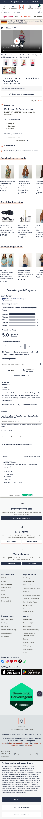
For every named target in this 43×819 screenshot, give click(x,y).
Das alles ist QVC (28, 623)
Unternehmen (27, 619)
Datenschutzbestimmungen (19, 743)
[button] (4, 7)
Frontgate (18, 754)
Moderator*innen (28, 642)
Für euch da (5, 636)
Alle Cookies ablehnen (22, 807)
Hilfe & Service (27, 605)
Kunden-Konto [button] (11, 542)
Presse (3, 594)
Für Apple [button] (11, 564)
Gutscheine (4, 626)
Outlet (25, 653)
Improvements (5, 756)
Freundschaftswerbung (8, 629)
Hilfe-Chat (4, 578)
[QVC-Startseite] (2, 28)
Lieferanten (5, 597)
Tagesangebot (8, 17)
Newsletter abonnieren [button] (21, 518)
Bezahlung (26, 591)
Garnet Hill (25, 754)
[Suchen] (39, 12)
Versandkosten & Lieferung (31, 588)
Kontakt (3, 581)
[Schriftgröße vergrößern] (38, 100)
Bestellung (26, 578)
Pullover (8, 28)
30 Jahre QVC (25, 17)
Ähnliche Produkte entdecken (23, 94)
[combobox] (19, 12)
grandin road (33, 754)
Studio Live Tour (28, 649)
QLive (3, 590)
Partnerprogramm (6, 633)
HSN (2, 754)
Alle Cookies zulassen (21, 800)
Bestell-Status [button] (32, 542)
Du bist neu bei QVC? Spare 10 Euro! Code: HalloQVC (21, 2)
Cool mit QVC (38, 17)
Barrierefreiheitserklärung (31, 629)
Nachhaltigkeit (27, 626)
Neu (16, 17)
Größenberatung (28, 585)
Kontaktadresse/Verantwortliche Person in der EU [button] (22, 151)
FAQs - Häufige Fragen (30, 602)
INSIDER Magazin (7, 619)
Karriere (25, 639)
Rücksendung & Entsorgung (31, 595)
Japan (31, 729)
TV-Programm (5, 623)
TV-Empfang (27, 646)
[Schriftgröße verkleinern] (41, 100)
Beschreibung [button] (9, 105)
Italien (26, 729)
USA (11, 729)
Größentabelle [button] (9, 146)
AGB (4, 743)
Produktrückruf (6, 601)
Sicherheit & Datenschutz (31, 598)
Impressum (28, 745)
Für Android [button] (32, 564)
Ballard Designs (9, 754)
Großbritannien (18, 729)
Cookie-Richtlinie (20, 792)
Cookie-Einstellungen (21, 815)
